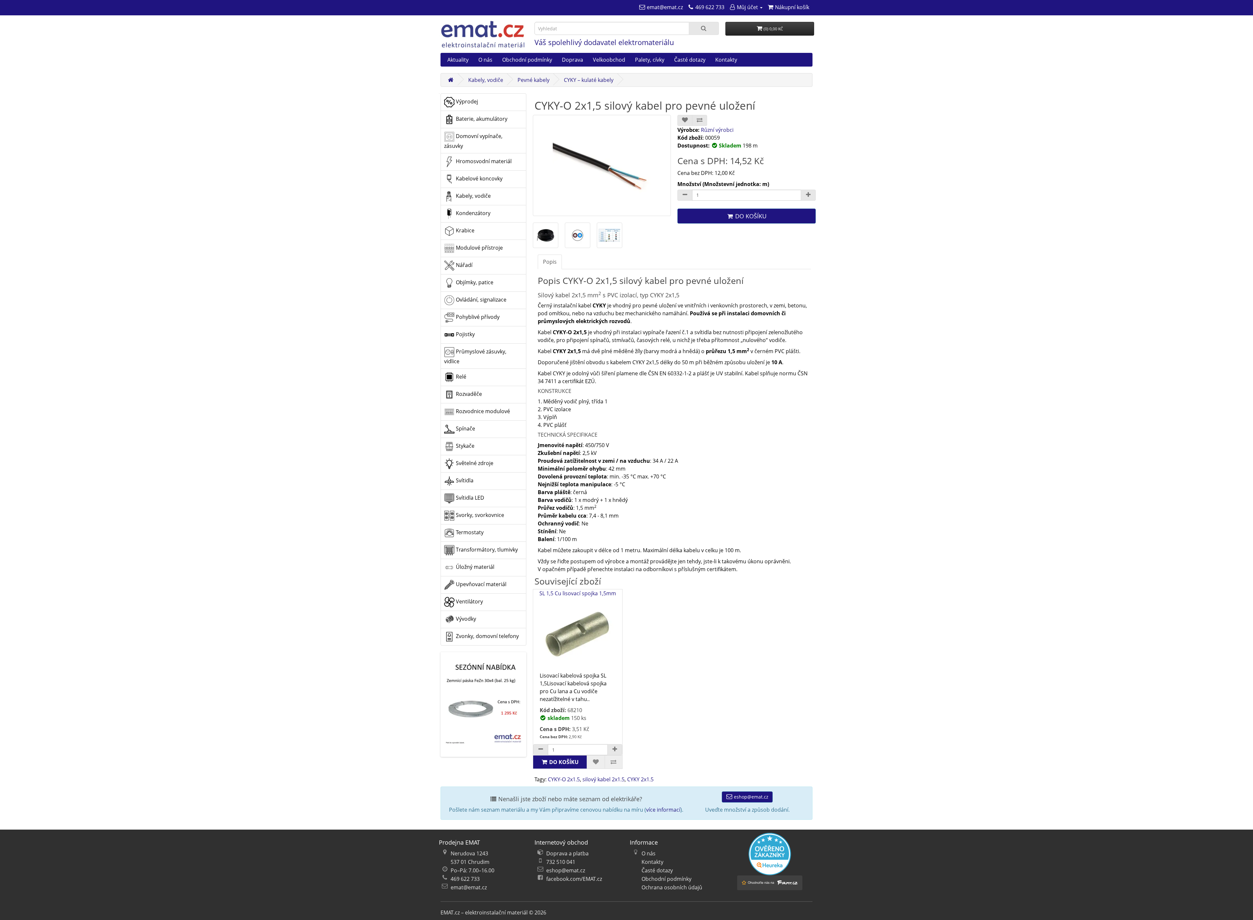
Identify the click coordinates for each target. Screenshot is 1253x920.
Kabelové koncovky (479, 178)
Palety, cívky (649, 59)
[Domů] (450, 80)
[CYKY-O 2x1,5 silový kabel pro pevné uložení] (602, 165)
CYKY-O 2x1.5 (564, 779)
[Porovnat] (699, 120)
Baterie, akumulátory (481, 118)
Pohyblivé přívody (477, 316)
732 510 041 (560, 861)
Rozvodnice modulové (482, 411)
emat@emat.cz (469, 887)
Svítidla (464, 480)
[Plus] (808, 195)
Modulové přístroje (479, 247)
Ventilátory (469, 601)
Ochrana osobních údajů (672, 887)
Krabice (464, 230)
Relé (460, 376)
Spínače (465, 428)
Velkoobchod (609, 59)
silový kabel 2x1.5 (603, 779)
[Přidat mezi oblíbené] (684, 120)
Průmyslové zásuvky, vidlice (475, 356)
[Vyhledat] (704, 28)
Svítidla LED (469, 497)
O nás (485, 59)
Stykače (464, 445)
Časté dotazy (689, 59)
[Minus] (684, 195)
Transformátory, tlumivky (486, 549)
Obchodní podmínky (527, 59)
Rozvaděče (468, 394)
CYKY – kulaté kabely (588, 80)
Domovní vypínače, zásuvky (473, 141)
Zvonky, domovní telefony (487, 636)
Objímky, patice (474, 282)
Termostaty (469, 532)
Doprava (572, 59)
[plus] (614, 749)
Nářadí (463, 265)
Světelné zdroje (474, 463)
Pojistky (465, 334)
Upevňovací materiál (480, 584)
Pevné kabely (533, 80)
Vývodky (465, 618)
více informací (663, 809)
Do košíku (750, 216)
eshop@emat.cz (750, 797)
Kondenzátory (472, 213)
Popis (550, 261)
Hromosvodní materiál (483, 161)
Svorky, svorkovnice (479, 515)
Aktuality (458, 59)
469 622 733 (465, 878)
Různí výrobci (717, 129)
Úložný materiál (474, 566)
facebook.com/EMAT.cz (574, 878)
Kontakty (726, 59)
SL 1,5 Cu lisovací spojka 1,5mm (577, 593)
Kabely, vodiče (485, 80)
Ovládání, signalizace (480, 299)
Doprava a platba (567, 853)
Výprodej (466, 101)
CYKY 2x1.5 (640, 779)
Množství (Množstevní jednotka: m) (723, 184)
